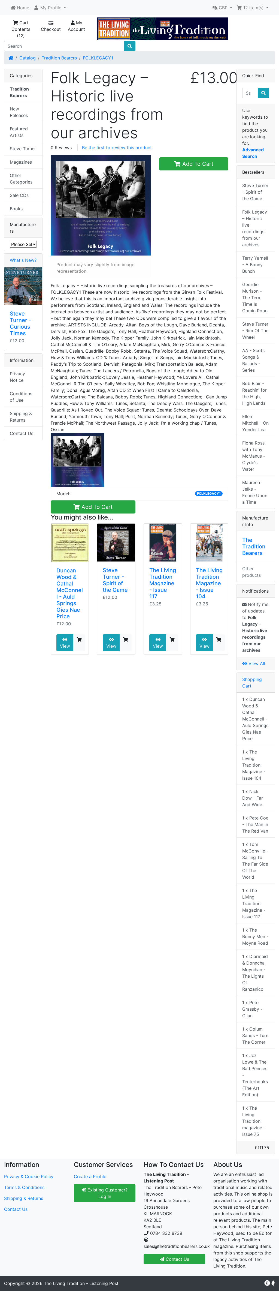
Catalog (27, 58)
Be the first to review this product (117, 147)
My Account (76, 26)
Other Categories (21, 179)
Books (16, 208)
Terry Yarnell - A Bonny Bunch (255, 264)
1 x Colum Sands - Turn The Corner (255, 1035)
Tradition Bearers (59, 58)
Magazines (21, 162)
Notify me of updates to (255, 627)
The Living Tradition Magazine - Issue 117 (162, 583)
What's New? (23, 260)
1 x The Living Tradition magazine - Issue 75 (253, 1121)
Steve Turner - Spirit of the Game (115, 580)
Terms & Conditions (24, 1187)
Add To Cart (197, 164)
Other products (251, 572)
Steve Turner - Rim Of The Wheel (255, 330)
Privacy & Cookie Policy (28, 1176)
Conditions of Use (21, 397)
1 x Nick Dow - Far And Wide (252, 798)
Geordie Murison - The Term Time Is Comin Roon (255, 297)
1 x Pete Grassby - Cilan (252, 1009)
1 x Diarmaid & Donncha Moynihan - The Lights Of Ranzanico (255, 973)
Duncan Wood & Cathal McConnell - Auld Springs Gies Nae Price (69, 593)
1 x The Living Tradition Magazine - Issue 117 (253, 903)
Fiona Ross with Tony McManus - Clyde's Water (253, 456)
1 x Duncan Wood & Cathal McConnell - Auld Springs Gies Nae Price (255, 718)
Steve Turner (23, 148)
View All (256, 663)
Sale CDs (19, 195)
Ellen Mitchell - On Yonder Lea (255, 423)
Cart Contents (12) (20, 29)
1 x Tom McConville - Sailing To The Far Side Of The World (255, 861)
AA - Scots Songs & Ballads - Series (253, 360)
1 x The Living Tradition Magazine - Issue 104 (253, 765)
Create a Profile (90, 1176)
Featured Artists (19, 132)
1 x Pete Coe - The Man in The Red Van (255, 824)
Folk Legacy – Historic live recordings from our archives (254, 228)
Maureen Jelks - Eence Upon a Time (254, 492)
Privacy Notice (17, 377)
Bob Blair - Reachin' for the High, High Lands (254, 393)
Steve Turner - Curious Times (20, 323)
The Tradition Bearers (253, 546)
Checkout (51, 29)
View (65, 646)
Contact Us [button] (176, 1259)
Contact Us (21, 433)
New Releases (19, 112)
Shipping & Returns (21, 417)
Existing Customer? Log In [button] (107, 1193)
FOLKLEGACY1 (98, 58)
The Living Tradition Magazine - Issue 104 (209, 583)
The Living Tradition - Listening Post (81, 1283)
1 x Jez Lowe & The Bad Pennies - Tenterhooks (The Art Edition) (255, 1075)
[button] (49, 7)
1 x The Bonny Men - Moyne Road (255, 936)
